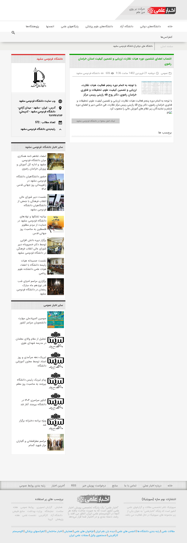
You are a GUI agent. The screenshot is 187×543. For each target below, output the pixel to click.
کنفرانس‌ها (166, 37)
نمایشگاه (49, 511)
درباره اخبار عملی (152, 485)
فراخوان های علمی (83, 531)
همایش (58, 507)
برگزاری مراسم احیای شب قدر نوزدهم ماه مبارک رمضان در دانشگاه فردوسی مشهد (31, 287)
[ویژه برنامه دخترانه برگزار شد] (55, 430)
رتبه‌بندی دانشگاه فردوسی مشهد (37, 129)
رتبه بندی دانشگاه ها (148, 531)
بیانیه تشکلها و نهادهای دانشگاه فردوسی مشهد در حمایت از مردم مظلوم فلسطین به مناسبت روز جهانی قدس (32, 225)
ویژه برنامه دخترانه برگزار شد (32, 422)
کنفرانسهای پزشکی (34, 531)
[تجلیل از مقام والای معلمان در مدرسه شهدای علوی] (55, 348)
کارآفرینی (43, 515)
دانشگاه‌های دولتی (150, 26)
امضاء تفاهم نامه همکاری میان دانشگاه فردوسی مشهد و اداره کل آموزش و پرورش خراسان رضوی (31, 162)
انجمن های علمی (125, 531)
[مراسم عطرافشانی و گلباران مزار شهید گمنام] (55, 450)
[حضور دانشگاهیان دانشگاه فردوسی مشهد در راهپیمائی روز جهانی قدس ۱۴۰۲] (55, 190)
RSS (73, 485)
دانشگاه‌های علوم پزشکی (99, 26)
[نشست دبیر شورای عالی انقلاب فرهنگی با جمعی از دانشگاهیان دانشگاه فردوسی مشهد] (55, 210)
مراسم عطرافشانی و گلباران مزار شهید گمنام (31, 443)
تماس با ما (130, 485)
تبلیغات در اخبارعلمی (95, 495)
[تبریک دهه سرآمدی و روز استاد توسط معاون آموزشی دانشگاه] (55, 368)
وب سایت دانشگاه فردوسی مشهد (37, 101)
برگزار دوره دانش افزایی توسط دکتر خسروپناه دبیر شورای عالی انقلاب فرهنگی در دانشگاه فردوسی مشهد (31, 246)
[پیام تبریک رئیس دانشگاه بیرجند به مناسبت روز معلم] (55, 389)
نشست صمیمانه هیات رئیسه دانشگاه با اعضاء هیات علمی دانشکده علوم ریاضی (32, 267)
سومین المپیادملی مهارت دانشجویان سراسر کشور (32, 320)
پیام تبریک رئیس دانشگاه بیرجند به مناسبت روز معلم (31, 382)
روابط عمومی (27, 507)
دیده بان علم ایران (105, 531)
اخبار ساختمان (54, 531)
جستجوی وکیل (98, 535)
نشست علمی (29, 515)
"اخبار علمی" (112, 507)
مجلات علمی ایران (78, 535)
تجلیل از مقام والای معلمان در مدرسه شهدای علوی (31, 341)
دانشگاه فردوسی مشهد (123, 46)
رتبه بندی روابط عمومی (32, 485)
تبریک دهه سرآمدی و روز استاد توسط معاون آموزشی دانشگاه (31, 361)
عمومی (164, 73)
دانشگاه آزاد (126, 26)
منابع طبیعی (18, 511)
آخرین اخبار (58, 485)
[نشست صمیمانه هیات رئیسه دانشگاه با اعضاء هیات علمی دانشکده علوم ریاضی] (55, 274)
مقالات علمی (168, 531)
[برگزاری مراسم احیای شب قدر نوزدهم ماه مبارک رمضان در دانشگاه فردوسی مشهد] (55, 294)
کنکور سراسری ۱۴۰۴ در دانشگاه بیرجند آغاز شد (33, 402)
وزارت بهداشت (34, 511)
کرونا (50, 519)
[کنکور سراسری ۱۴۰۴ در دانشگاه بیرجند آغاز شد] (55, 409)
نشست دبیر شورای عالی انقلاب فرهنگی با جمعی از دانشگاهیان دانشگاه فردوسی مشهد (32, 203)
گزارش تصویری (44, 507)
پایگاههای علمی (70, 26)
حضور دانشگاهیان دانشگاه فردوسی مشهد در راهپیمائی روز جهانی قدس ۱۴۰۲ (31, 182)
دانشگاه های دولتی (144, 46)
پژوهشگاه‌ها (32, 26)
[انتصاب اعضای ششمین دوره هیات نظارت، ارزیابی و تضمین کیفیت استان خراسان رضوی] (155, 88)
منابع (115, 485)
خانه (170, 26)
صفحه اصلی (167, 46)
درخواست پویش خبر (94, 485)
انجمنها (50, 26)
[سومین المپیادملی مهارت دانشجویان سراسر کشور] (55, 327)
